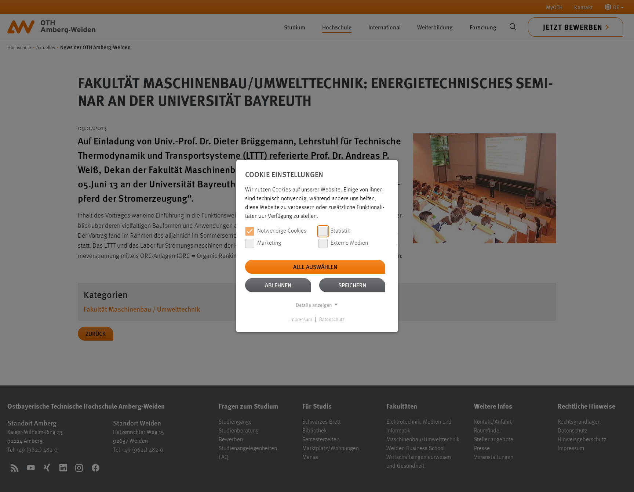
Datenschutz (332, 319)
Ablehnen (278, 285)
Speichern (352, 285)
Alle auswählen (315, 266)
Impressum (300, 319)
